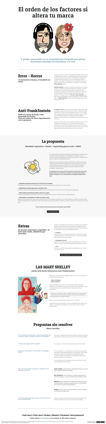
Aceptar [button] (98, 422)
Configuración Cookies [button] (91, 422)
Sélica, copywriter (55, 281)
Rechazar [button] (102, 422)
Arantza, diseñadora (56, 280)
